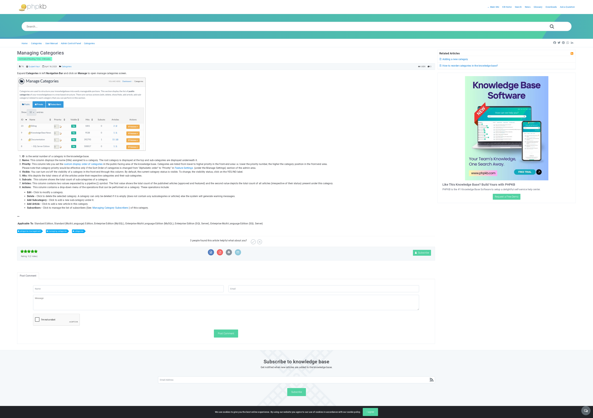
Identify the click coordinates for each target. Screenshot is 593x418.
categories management (30, 231)
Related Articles (449, 53)
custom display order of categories (83, 164)
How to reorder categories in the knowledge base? (470, 65)
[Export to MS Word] (211, 252)
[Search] (552, 26)
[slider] (29, 251)
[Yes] (253, 240)
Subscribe (423, 252)
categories (78, 231)
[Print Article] (228, 252)
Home (24, 43)
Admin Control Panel (71, 43)
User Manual (51, 43)
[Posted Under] (60, 66)
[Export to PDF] (220, 252)
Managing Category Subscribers (110, 207)
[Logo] (32, 7)
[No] (259, 240)
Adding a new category (455, 59)
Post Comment (226, 333)
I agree (370, 411)
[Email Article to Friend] (237, 252)
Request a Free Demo (506, 196)
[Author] (27, 66)
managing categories (57, 231)
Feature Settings (184, 167)
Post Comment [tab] (28, 275)
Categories (36, 43)
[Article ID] (20, 66)
